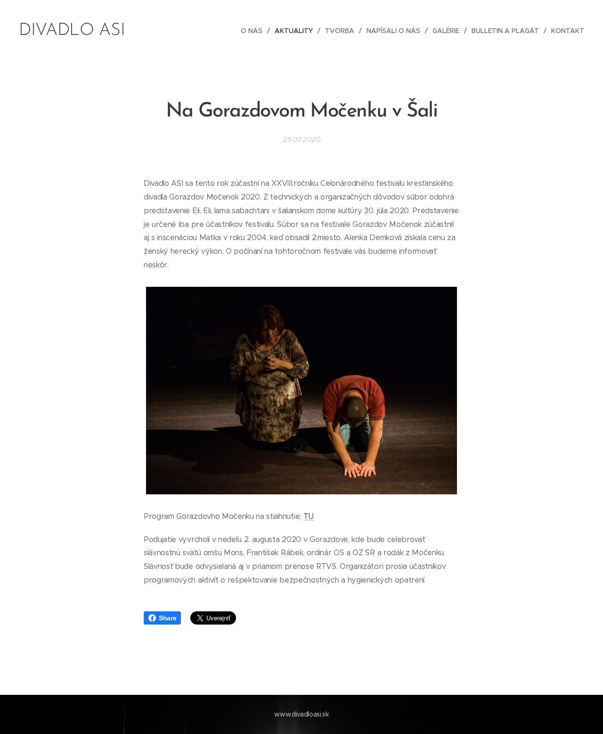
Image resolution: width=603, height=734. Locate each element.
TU (308, 516)
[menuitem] (254, 30)
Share (167, 618)
